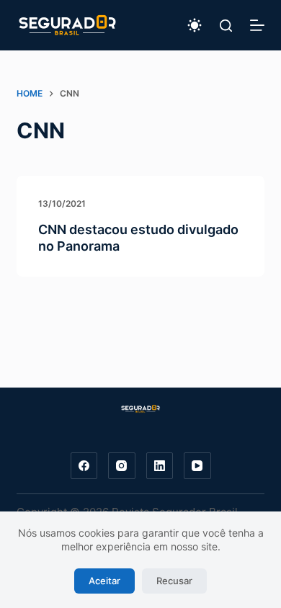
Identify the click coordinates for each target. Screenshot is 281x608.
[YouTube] (197, 466)
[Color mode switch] (194, 25)
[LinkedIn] (160, 466)
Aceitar (104, 580)
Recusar (174, 580)
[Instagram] (121, 466)
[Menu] (257, 25)
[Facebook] (84, 466)
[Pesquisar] (226, 25)
